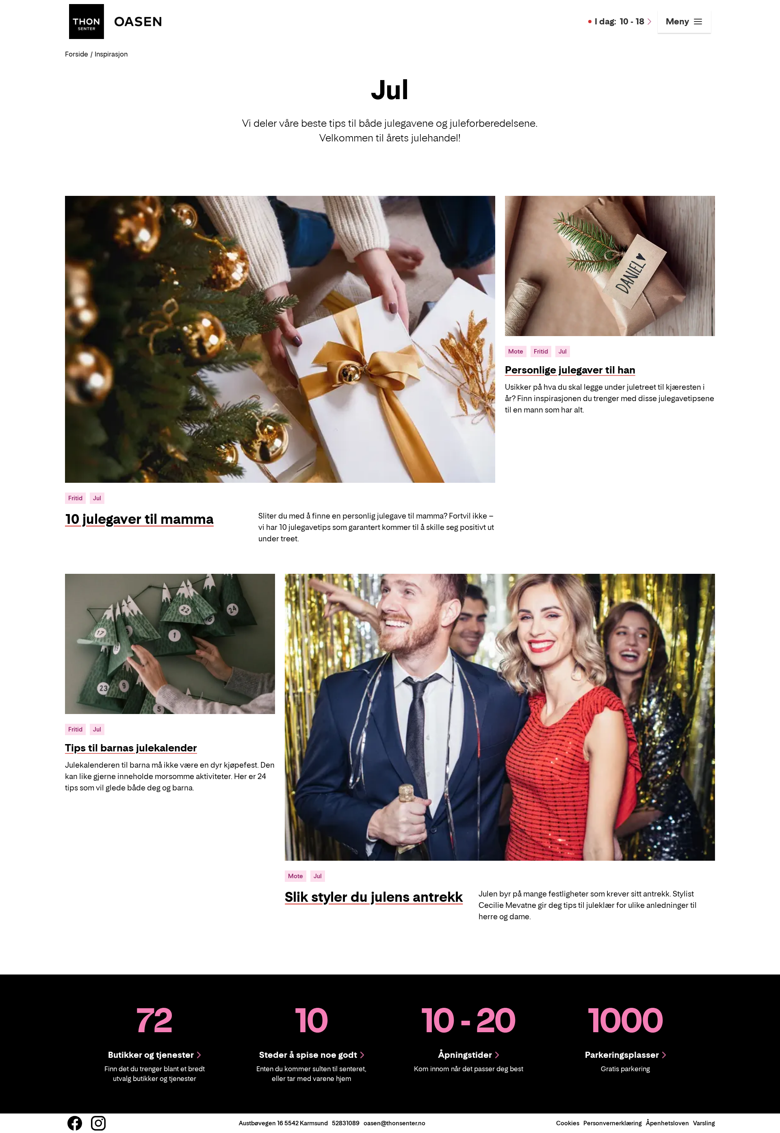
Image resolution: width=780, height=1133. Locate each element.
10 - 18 (619, 21)
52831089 (346, 1123)
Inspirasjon (111, 54)
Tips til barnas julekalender (131, 748)
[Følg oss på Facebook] (74, 1123)
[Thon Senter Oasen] (115, 21)
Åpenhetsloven (667, 1123)
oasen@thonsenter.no (394, 1123)
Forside (76, 54)
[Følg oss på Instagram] (98, 1123)
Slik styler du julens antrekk (374, 897)
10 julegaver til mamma (139, 519)
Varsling (704, 1123)
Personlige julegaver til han (570, 370)
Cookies (567, 1123)
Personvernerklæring (612, 1123)
